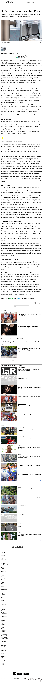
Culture (3, 591)
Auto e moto (3, 630)
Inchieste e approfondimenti (6, 621)
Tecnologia (3, 624)
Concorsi (3, 660)
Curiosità (2, 627)
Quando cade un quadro (5, 633)
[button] (25, 679)
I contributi (3, 615)
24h (2, 651)
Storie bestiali (3, 625)
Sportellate (3, 586)
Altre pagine (4, 650)
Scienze (2, 598)
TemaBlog (3, 643)
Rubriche (3, 620)
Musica (2, 601)
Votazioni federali (4, 564)
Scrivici (2, 666)
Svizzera (3, 563)
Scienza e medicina (4, 638)
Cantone (3, 552)
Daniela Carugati (14, 53)
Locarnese (3, 556)
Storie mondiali (4, 585)
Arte (2, 593)
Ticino (2, 553)
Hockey (2, 575)
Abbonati (28, 2)
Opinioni (3, 609)
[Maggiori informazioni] (26, 57)
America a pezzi (4, 571)
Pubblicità (2, 679)
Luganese (3, 558)
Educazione (3, 640)
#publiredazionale (4, 646)
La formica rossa (4, 613)
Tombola (3, 661)
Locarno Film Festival (5, 603)
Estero (2, 567)
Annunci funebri (7, 679)
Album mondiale (4, 589)
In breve (2, 654)
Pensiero (3, 597)
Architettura (3, 628)
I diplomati (3, 631)
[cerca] (21, 2)
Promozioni (3, 659)
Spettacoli (3, 594)
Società (2, 600)
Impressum (11, 678)
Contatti (15, 678)
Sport (2, 573)
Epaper (33, 2)
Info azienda (3, 656)
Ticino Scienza (4, 637)
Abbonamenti (3, 678)
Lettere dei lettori (4, 616)
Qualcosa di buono (4, 641)
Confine (2, 568)
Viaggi (2, 623)
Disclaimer (7, 678)
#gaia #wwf (3, 645)
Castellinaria (3, 604)
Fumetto (2, 663)
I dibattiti (2, 617)
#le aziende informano (5, 648)
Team (2, 657)
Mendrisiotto (3, 559)
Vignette (2, 664)
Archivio (2, 653)
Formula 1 (3, 582)
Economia (3, 606)
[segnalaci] (25, 2)
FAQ (18, 678)
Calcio (2, 576)
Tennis (2, 580)
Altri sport (3, 583)
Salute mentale (4, 634)
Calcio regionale (4, 578)
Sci (1, 579)
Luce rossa (3, 588)
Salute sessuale (4, 635)
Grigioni (2, 560)
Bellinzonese (3, 555)
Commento (3, 610)
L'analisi (2, 612)
